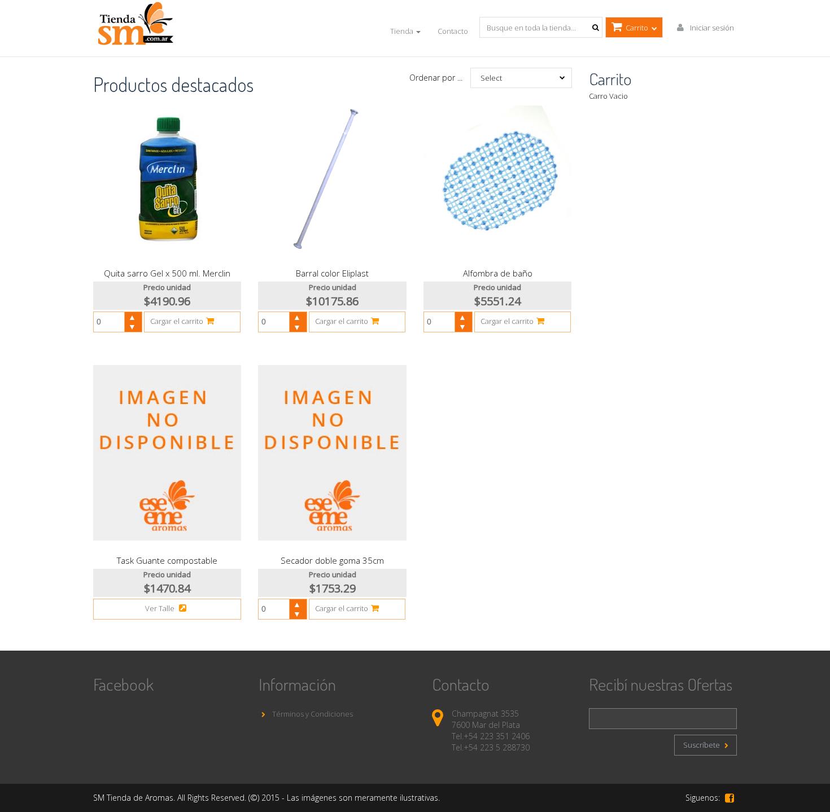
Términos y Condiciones (311, 714)
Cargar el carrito (176, 321)
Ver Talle (160, 608)
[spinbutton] (113, 322)
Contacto (453, 31)
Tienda (402, 31)
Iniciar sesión (711, 28)
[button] (133, 317)
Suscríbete (702, 745)
